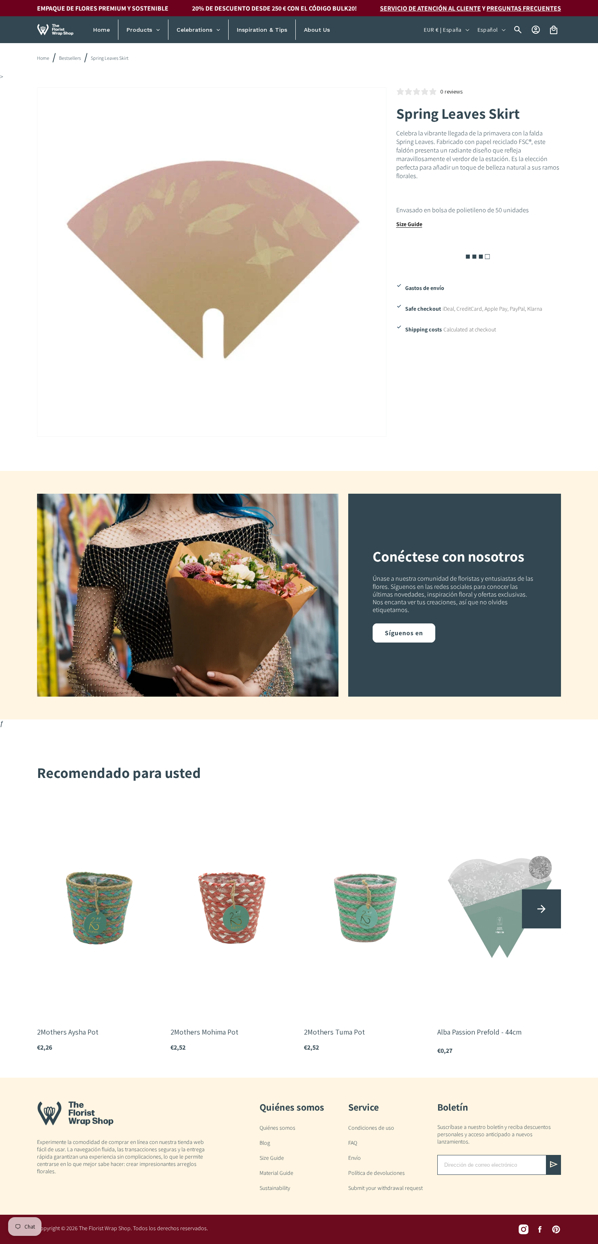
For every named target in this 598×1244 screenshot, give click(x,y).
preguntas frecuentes (524, 8)
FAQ (352, 1142)
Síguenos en (404, 633)
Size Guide (409, 224)
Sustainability (275, 1188)
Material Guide (276, 1172)
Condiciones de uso (371, 1127)
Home (43, 58)
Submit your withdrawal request (385, 1188)
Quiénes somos (277, 1127)
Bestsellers (70, 58)
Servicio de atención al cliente (430, 8)
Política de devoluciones (376, 1172)
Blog (265, 1142)
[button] (541, 908)
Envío (354, 1157)
